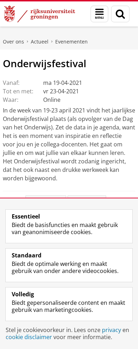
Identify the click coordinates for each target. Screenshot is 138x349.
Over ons (13, 41)
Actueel (39, 41)
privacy (111, 329)
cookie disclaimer (29, 337)
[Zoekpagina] (120, 14)
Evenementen (71, 41)
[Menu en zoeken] (99, 14)
